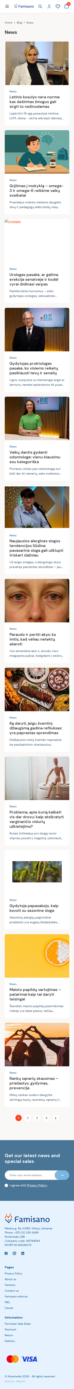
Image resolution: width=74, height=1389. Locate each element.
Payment (10, 1329)
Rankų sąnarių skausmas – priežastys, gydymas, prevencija (33, 1083)
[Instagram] (14, 1253)
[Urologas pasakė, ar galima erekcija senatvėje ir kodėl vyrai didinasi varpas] (37, 241)
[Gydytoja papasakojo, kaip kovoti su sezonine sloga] (37, 872)
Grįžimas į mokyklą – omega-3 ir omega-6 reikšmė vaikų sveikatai (36, 190)
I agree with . (28, 1185)
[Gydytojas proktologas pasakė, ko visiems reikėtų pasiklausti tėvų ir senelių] (37, 329)
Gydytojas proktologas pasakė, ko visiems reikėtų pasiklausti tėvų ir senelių (33, 368)
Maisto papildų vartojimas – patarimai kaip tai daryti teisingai (35, 994)
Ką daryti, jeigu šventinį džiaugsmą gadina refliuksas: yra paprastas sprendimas (35, 728)
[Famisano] (37, 1218)
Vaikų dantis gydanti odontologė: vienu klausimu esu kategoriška (34, 457)
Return (9, 1335)
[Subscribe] (62, 1175)
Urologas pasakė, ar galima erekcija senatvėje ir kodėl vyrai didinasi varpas (33, 279)
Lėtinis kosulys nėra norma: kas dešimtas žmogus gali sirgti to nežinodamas (34, 102)
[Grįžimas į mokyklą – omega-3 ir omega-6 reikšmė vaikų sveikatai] (37, 152)
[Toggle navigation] (7, 6)
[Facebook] (6, 1253)
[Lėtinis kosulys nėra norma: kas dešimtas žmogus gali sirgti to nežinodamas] (37, 63)
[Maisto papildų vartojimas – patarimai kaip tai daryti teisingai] (37, 956)
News (13, 91)
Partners (10, 1285)
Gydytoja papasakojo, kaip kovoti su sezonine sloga (34, 908)
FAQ (7, 1302)
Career (9, 1308)
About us (10, 1279)
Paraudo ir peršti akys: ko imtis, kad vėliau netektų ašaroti (32, 639)
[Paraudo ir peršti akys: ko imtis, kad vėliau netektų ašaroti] (37, 600)
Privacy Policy (37, 1185)
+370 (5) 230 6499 (26, 1232)
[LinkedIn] (23, 1253)
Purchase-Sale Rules (18, 1323)
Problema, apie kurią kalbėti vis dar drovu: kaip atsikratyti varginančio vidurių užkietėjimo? (36, 819)
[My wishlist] (58, 6)
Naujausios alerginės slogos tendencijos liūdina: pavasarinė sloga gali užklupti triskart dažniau (36, 548)
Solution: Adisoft (15, 1381)
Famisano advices (16, 1296)
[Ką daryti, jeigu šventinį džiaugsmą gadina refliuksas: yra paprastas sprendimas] (37, 689)
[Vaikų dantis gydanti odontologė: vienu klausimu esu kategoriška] (37, 418)
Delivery (10, 1341)
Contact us (12, 1290)
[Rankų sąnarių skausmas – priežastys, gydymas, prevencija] (37, 1044)
